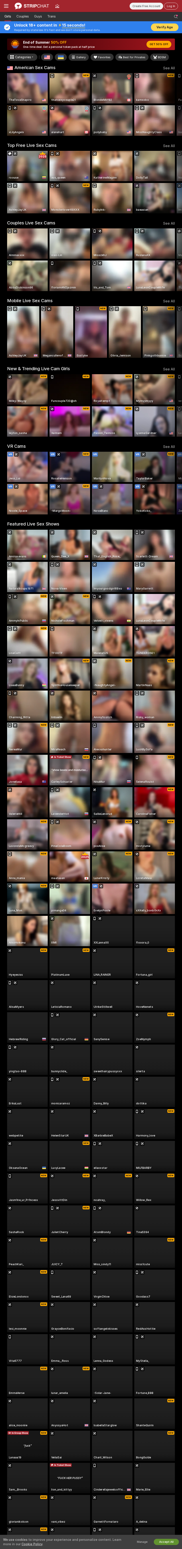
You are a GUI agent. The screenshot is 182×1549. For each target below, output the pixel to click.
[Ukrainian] (61, 57)
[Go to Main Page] (31, 6)
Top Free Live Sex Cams (32, 145)
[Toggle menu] (6, 6)
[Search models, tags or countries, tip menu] (176, 16)
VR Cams (16, 446)
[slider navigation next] (173, 104)
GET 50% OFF (159, 44)
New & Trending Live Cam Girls (38, 368)
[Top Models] (57, 6)
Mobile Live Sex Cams (30, 300)
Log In (171, 6)
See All (169, 68)
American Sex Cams (34, 67)
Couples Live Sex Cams (31, 223)
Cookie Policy (32, 1544)
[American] (47, 57)
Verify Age (164, 27)
